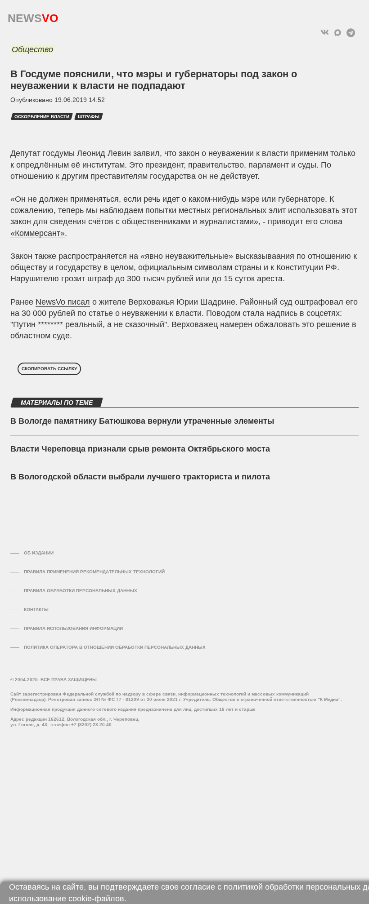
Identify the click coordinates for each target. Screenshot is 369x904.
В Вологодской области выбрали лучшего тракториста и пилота (140, 476)
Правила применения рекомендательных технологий (94, 571)
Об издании (39, 552)
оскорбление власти (41, 116)
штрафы (88, 116)
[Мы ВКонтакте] (324, 32)
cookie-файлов (96, 898)
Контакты (36, 609)
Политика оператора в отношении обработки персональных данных (115, 647)
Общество (32, 49)
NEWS (33, 16)
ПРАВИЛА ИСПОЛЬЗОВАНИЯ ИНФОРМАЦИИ (73, 628)
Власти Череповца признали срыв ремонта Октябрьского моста (140, 448)
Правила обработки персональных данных (80, 590)
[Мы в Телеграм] (350, 32)
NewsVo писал (63, 301)
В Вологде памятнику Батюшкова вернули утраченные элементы (142, 421)
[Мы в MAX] (337, 32)
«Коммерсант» (37, 233)
